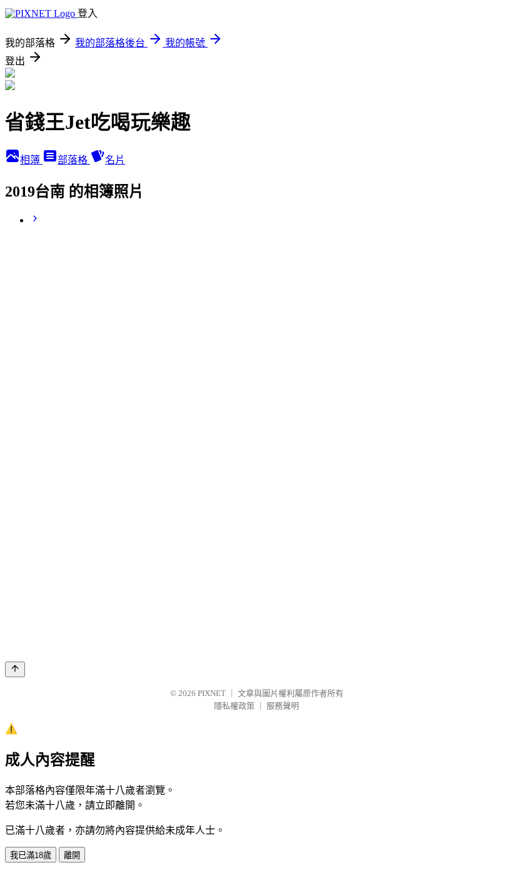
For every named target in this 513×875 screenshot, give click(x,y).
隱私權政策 (234, 705)
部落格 (74, 160)
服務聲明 (283, 705)
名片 (115, 160)
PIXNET (212, 693)
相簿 (31, 160)
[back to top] (15, 669)
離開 (72, 855)
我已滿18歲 (30, 855)
